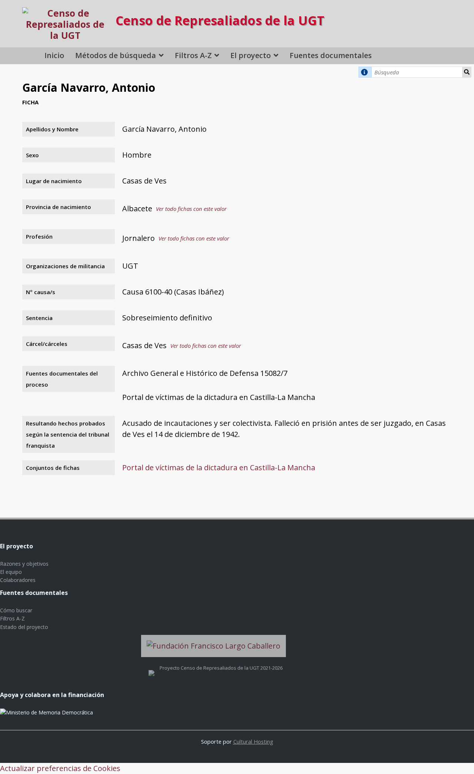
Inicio (54, 55)
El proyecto (250, 55)
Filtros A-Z (193, 55)
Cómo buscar (16, 610)
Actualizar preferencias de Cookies (60, 768)
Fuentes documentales (331, 55)
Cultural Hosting (253, 741)
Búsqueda (467, 72)
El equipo (11, 571)
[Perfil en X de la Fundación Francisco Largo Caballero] (151, 667)
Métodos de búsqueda (115, 55)
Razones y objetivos (24, 563)
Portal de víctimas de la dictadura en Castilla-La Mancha (218, 467)
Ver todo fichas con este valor (191, 208)
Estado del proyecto (24, 626)
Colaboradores (18, 579)
